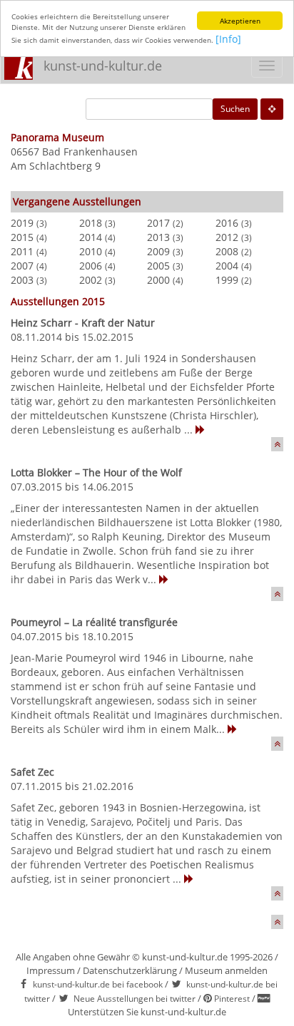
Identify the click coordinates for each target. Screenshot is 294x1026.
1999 (227, 280)
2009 (158, 251)
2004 (227, 265)
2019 (22, 223)
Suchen (235, 109)
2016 (227, 223)
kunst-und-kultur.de (103, 65)
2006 (90, 265)
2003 (22, 280)
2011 (22, 251)
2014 (90, 237)
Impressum (50, 970)
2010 (90, 251)
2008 (227, 251)
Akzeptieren (240, 21)
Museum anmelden (226, 970)
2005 (158, 265)
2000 (158, 280)
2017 (158, 223)
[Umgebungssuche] (271, 109)
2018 (90, 223)
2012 (227, 237)
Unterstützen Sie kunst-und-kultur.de (147, 1011)
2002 (90, 280)
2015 (22, 237)
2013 (158, 237)
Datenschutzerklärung (130, 970)
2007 (22, 265)
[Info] (228, 39)
